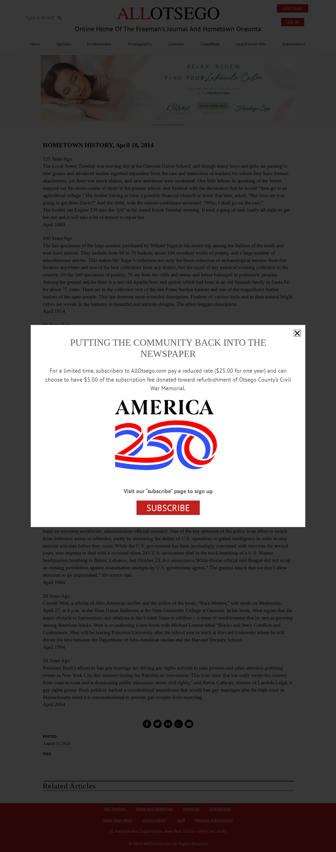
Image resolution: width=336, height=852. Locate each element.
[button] (297, 333)
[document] (168, 426)
